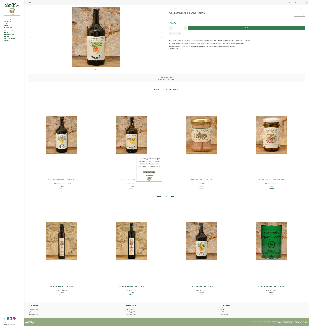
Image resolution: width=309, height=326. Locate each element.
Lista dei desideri (224, 314)
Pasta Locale (8, 32)
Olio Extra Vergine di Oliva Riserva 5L (271, 286)
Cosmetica (8, 36)
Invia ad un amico (178, 33)
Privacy (31, 312)
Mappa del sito (32, 308)
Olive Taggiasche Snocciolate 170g (271, 180)
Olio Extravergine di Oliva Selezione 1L (61, 180)
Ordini (222, 309)
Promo (7, 42)
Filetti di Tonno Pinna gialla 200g (201, 180)
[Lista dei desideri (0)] (300, 2)
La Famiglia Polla (8, 19)
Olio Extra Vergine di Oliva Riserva (62, 286)
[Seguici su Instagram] (14, 318)
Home (5, 18)
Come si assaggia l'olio (130, 314)
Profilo (222, 308)
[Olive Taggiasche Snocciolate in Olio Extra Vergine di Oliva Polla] (271, 135)
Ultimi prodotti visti (129, 309)
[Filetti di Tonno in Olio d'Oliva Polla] (201, 135)
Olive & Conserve (10, 29)
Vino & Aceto (8, 27)
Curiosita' (127, 316)
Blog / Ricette (7, 21)
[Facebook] (8, 318)
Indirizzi (222, 311)
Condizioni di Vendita (34, 309)
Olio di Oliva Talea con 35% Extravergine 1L (131, 180)
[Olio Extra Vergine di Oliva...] (301, 9)
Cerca (126, 308)
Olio (6, 25)
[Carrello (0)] (306, 2)
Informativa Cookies (34, 314)
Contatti (6, 23)
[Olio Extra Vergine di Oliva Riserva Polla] (271, 241)
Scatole (7, 40)
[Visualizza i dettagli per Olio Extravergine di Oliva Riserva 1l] (201, 241)
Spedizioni (31, 311)
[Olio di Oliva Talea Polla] (131, 135)
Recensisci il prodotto (299, 16)
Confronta (175, 33)
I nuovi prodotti (129, 312)
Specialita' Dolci (9, 34)
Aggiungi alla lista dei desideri (171, 33)
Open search (289, 2)
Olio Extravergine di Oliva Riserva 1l (201, 286)
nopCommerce (13, 324)
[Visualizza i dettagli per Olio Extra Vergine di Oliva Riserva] (61, 241)
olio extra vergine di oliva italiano (166, 79)
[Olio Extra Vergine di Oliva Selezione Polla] (61, 135)
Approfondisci (149, 175)
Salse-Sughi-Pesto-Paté (11, 31)
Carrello (222, 312)
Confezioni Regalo (10, 38)
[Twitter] (4, 318)
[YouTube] (11, 318)
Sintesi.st (10, 322)
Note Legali (32, 316)
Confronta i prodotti (130, 311)
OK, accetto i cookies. (149, 172)
